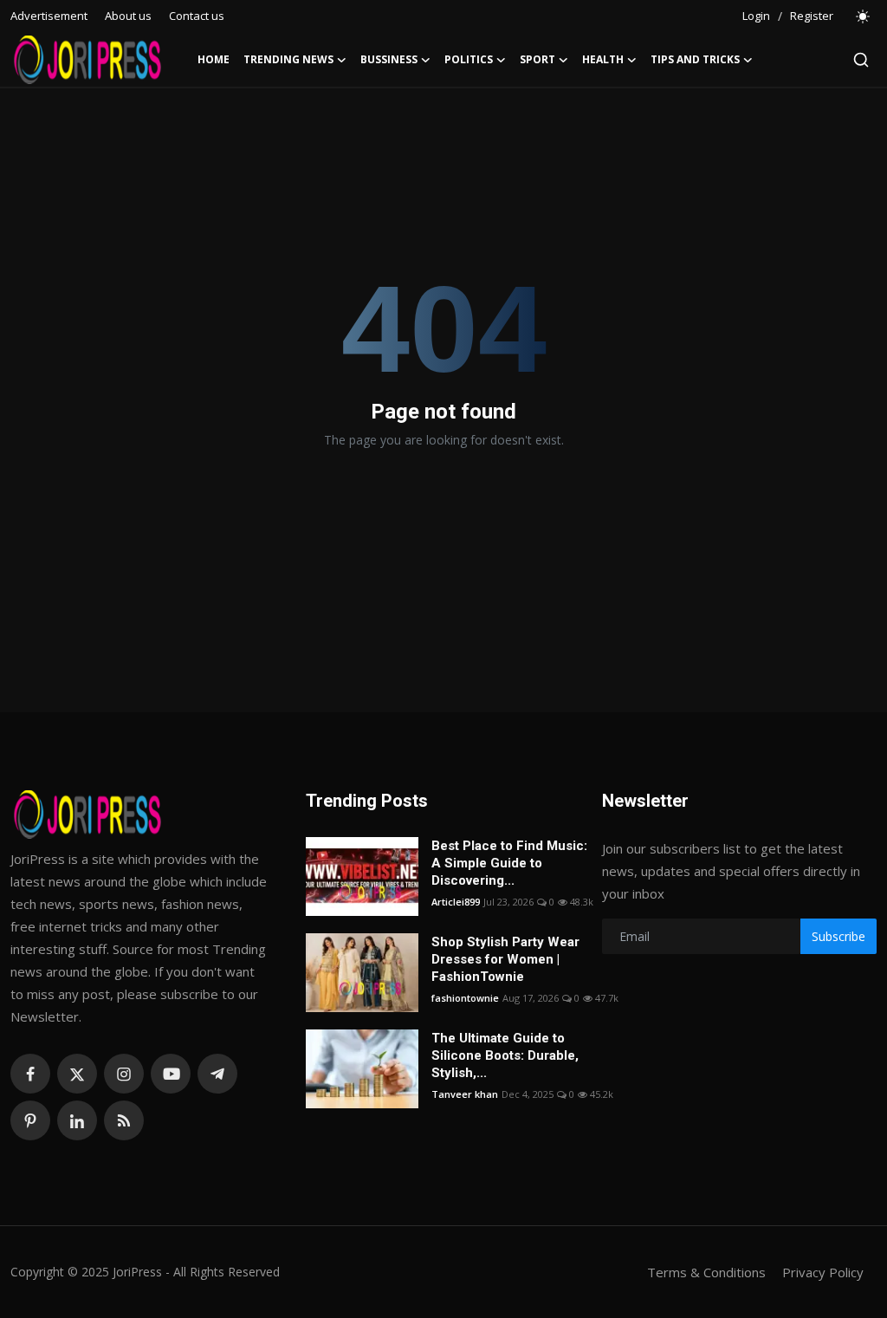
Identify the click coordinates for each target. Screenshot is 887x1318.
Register (811, 15)
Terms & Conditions (706, 1272)
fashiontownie (465, 997)
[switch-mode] (864, 16)
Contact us (196, 15)
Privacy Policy (823, 1272)
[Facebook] (30, 1074)
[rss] (124, 1120)
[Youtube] (171, 1074)
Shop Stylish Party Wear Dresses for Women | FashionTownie (505, 959)
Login (756, 15)
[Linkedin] (77, 1120)
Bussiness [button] (389, 59)
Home (213, 59)
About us (128, 15)
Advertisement (48, 15)
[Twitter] (77, 1074)
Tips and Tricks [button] (695, 59)
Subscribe (838, 936)
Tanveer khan (464, 1094)
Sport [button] (537, 59)
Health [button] (603, 59)
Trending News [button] (288, 59)
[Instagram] (124, 1074)
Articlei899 (455, 901)
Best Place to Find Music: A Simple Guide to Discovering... (509, 863)
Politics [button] (468, 59)
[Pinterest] (30, 1120)
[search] (861, 59)
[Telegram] (217, 1074)
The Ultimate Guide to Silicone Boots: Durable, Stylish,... (505, 1055)
